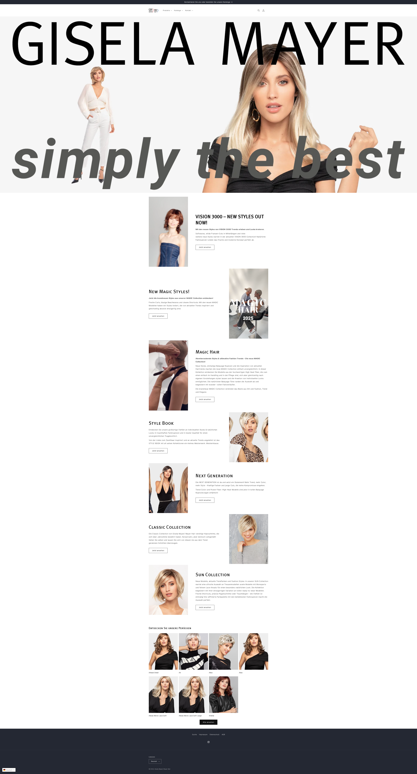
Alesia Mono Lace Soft (158, 716)
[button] (167, 10)
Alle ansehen (208, 722)
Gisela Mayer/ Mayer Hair (162, 769)
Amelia (211, 716)
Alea (240, 673)
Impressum (203, 734)
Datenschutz (214, 734)
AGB (223, 734)
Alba (211, 673)
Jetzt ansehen (205, 247)
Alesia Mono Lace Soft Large (190, 716)
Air (180, 673)
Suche (194, 734)
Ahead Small (153, 673)
